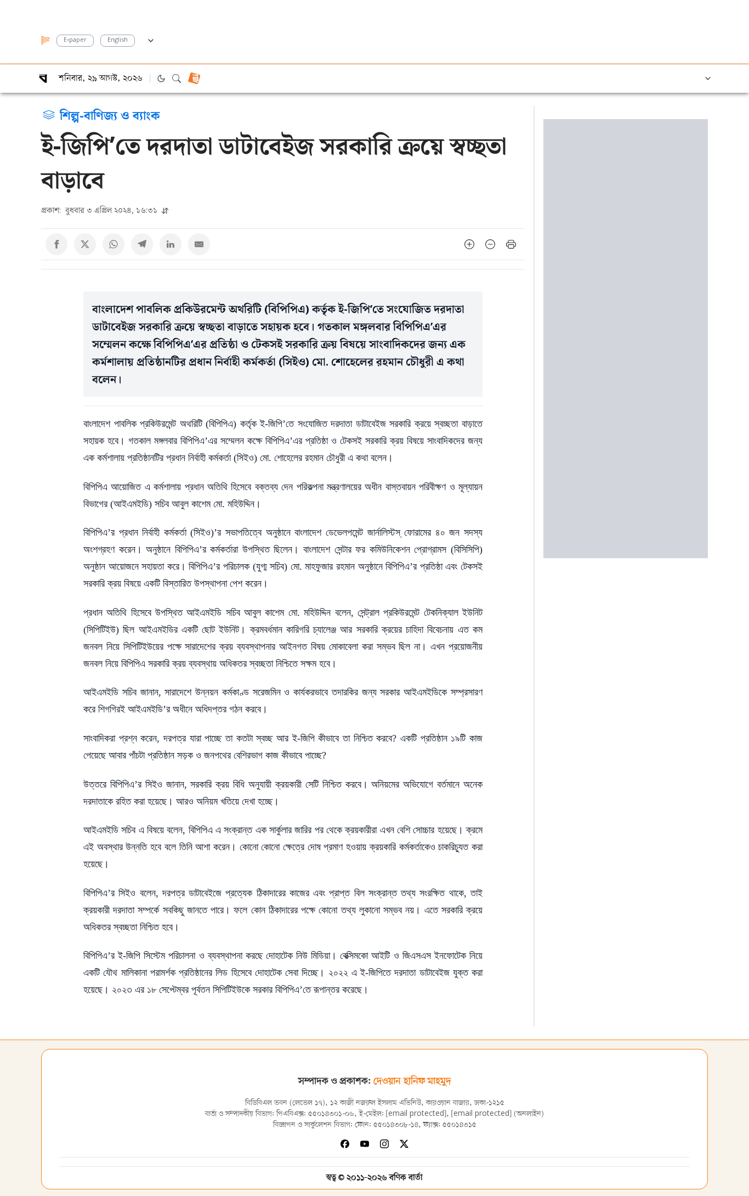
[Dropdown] (150, 39)
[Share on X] (85, 244)
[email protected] (416, 1114)
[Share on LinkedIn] (170, 244)
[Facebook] (345, 1143)
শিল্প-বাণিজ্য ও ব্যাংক (110, 114)
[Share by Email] (199, 244)
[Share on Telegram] (142, 244)
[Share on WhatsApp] (113, 244)
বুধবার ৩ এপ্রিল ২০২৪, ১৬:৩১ (100, 210)
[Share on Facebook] (56, 244)
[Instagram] (384, 1143)
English (117, 40)
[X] (404, 1143)
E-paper (75, 40)
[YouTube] (364, 1143)
